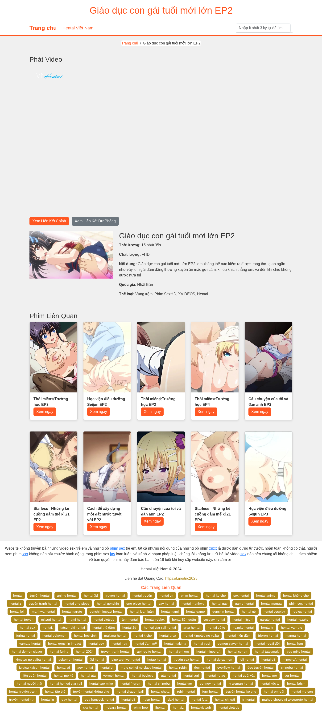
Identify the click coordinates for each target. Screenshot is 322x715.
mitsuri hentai (51, 619)
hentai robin (178, 667)
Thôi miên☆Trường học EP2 (158, 402)
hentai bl (106, 667)
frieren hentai (268, 635)
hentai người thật (29, 683)
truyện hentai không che (91, 691)
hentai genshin (108, 603)
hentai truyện (142, 595)
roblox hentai (302, 611)
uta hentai (168, 675)
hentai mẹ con (302, 691)
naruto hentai (270, 619)
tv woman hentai (240, 683)
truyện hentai (40, 595)
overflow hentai (228, 667)
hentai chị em (179, 651)
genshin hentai (223, 611)
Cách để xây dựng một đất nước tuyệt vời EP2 (104, 514)
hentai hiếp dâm (239, 635)
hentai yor (184, 683)
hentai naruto (72, 611)
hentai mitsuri (242, 619)
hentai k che (143, 635)
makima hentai (115, 635)
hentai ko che (216, 595)
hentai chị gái (225, 699)
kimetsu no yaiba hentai (33, 659)
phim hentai (189, 595)
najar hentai (151, 699)
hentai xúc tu (270, 683)
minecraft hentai (295, 659)
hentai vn (166, 595)
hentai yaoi (202, 643)
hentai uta (88, 675)
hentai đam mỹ (146, 643)
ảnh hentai (130, 619)
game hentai (244, 603)
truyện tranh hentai (43, 603)
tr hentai (248, 699)
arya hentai (191, 627)
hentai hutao (215, 675)
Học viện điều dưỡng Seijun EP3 (267, 511)
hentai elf (128, 699)
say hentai (166, 603)
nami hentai (77, 619)
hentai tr (267, 627)
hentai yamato (291, 627)
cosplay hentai (214, 619)
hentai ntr (249, 611)
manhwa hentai (43, 611)
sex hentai (241, 595)
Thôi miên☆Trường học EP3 (50, 402)
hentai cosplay (274, 611)
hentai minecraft (208, 651)
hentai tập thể (55, 691)
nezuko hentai (243, 627)
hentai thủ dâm (103, 627)
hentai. (48, 627)
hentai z (15, 603)
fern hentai (210, 691)
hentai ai (63, 667)
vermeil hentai (113, 675)
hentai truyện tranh (23, 691)
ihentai (160, 707)
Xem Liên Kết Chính (49, 221)
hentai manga (271, 603)
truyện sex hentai (186, 659)
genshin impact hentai (106, 611)
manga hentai (295, 635)
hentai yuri (191, 675)
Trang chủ (43, 28)
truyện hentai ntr (21, 699)
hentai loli (17, 611)
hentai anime (266, 595)
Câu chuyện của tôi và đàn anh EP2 (161, 511)
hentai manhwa (193, 603)
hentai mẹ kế (63, 675)
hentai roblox (155, 619)
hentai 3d (91, 595)
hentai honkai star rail (66, 683)
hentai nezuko (297, 619)
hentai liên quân (184, 619)
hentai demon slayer (27, 651)
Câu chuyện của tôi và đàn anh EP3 (268, 402)
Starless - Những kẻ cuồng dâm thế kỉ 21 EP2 (51, 514)
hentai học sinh (85, 635)
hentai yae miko (101, 683)
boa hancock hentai (99, 699)
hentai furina (59, 651)
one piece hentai (138, 603)
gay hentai (69, 699)
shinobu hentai (292, 667)
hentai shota (160, 691)
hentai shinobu (159, 683)
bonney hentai (210, 683)
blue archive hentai (125, 659)
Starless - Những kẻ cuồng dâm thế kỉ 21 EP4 (213, 514)
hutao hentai (156, 659)
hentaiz (178, 707)
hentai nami (170, 611)
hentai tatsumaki (267, 651)
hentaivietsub (201, 707)
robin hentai (186, 691)
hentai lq (47, 699)
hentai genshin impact (64, 643)
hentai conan (237, 651)
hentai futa (199, 699)
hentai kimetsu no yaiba (201, 635)
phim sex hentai (301, 603)
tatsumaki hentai (72, 627)
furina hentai (25, 635)
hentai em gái (274, 691)
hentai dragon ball (130, 691)
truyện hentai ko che (241, 691)
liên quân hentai (34, 675)
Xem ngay (44, 412)
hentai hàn (295, 643)
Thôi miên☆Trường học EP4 (212, 402)
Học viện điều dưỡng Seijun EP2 (106, 402)
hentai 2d (129, 627)
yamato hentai (30, 643)
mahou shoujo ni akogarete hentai (287, 699)
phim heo (141, 707)
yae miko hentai (298, 651)
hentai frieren (130, 683)
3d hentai (97, 659)
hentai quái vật (244, 675)
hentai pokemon (54, 635)
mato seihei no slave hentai (141, 667)
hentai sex (27, 627)
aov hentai (85, 667)
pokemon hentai (70, 659)
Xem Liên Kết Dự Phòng (95, 221)
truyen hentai (115, 595)
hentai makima (175, 643)
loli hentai (247, 659)
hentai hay (119, 643)
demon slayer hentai (233, 643)
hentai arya (167, 635)
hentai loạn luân (142, 611)
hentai (17, 595)
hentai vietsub (104, 619)
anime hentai (66, 595)
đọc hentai (202, 667)
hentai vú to (216, 627)
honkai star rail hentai (160, 627)
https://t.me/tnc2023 (181, 578)
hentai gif (268, 659)
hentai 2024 (85, 651)
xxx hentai (90, 707)
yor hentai (292, 675)
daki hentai (176, 699)
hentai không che (296, 595)
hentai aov (96, 643)
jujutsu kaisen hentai (34, 667)
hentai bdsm (296, 683)
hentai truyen (23, 619)
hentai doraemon (219, 659)
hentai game (195, 611)
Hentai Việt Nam (77, 28)
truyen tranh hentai (115, 651)
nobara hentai (116, 707)
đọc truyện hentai (260, 667)
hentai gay (219, 603)
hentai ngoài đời (268, 643)
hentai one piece (77, 603)
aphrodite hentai (149, 651)
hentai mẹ (269, 675)
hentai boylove (142, 675)
